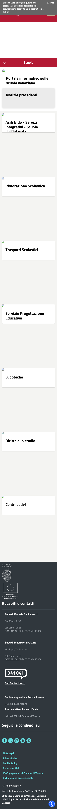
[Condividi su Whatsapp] (28, 740)
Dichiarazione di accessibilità (18, 778)
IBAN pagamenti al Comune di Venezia (23, 773)
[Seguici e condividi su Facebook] (4, 740)
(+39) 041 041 (12, 631)
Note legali (8, 753)
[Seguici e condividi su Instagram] (16, 740)
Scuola (28, 62)
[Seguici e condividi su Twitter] (10, 740)
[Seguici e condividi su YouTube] (22, 740)
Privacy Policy (10, 758)
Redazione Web (11, 768)
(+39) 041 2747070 (17, 704)
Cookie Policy (10, 763)
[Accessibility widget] (51, 804)
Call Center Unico (15, 683)
